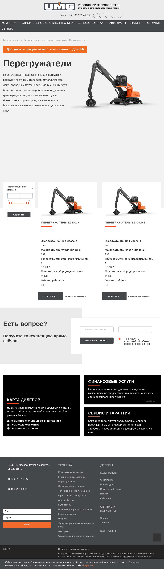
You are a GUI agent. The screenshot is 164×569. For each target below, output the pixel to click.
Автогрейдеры (66, 500)
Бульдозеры (64, 504)
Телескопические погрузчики (74, 490)
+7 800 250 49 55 (79, 15)
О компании (106, 479)
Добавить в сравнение (75, 296)
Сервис (7, 28)
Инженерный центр (110, 489)
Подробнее (49, 296)
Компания (9, 22)
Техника (65, 465)
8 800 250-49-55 (18, 479)
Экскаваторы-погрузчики (71, 486)
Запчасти (105, 522)
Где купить (154, 22)
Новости (104, 493)
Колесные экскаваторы (70, 472)
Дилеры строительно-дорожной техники (34, 420)
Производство (107, 484)
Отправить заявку (95, 340)
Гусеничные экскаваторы (72, 477)
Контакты (108, 531)
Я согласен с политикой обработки (137, 341)
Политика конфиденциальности (73, 549)
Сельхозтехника (90, 22)
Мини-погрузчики (67, 514)
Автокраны (117, 22)
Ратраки (62, 518)
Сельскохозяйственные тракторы (76, 536)
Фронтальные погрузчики (72, 495)
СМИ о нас (106, 498)
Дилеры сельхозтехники (23, 424)
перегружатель (60, 222)
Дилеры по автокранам (22, 428)
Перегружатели (66, 481)
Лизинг (135, 22)
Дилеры (106, 465)
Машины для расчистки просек (75, 509)
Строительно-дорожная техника (47, 22)
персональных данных (137, 343)
